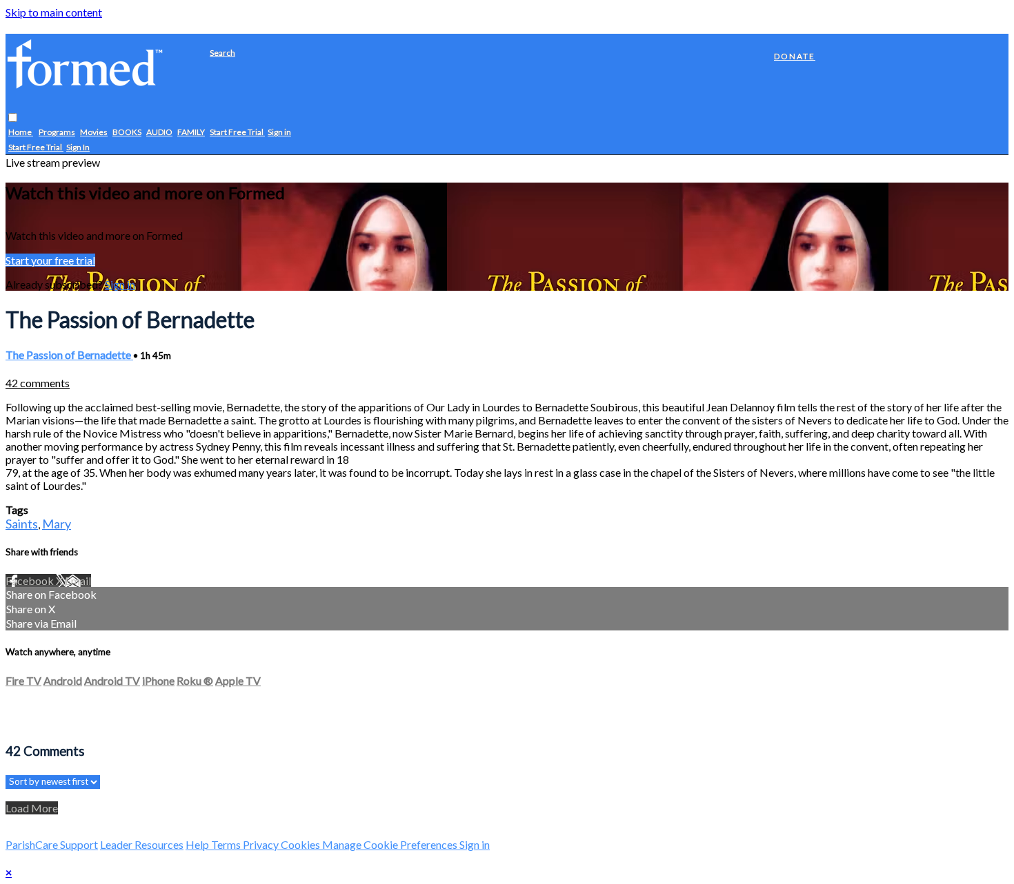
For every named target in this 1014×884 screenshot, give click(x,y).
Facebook (31, 580)
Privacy (262, 844)
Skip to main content (54, 12)
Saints (22, 523)
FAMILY (191, 132)
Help (198, 844)
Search (222, 53)
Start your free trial (50, 260)
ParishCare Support (52, 844)
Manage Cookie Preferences (390, 844)
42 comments (38, 382)
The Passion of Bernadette (69, 354)
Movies (94, 132)
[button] (12, 118)
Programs (57, 132)
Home (20, 132)
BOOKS (126, 132)
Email (78, 580)
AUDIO (159, 132)
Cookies (301, 844)
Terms (227, 844)
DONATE (794, 56)
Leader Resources (141, 844)
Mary (56, 523)
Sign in (279, 132)
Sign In (78, 148)
